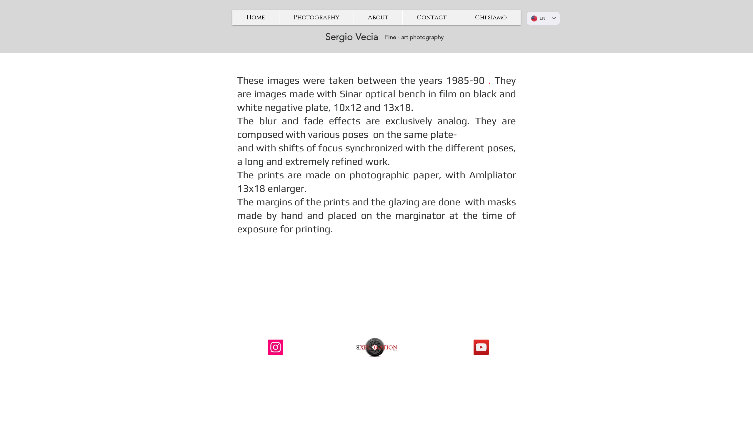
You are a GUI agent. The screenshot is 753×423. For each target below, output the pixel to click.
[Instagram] (275, 347)
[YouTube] (481, 347)
